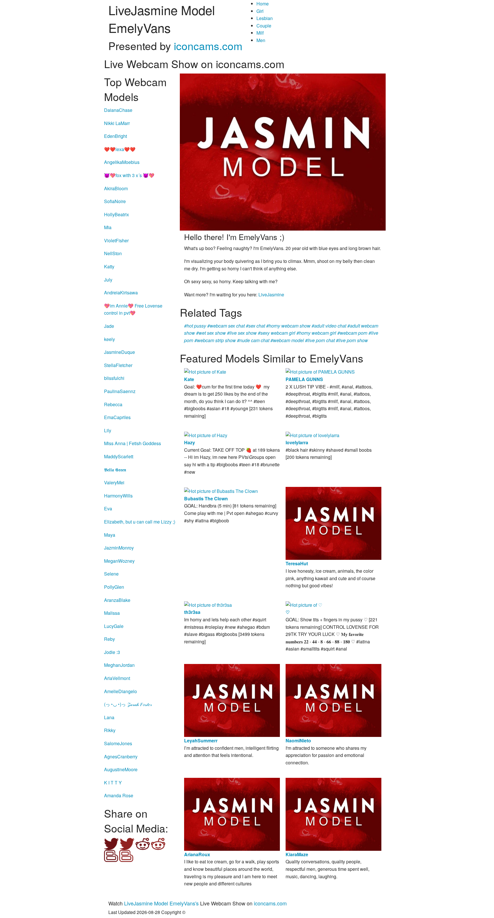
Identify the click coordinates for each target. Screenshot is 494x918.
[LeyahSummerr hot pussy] (232, 700)
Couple (263, 25)
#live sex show (242, 333)
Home (262, 3)
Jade (109, 326)
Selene (111, 573)
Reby (109, 639)
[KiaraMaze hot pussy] (333, 813)
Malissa (112, 613)
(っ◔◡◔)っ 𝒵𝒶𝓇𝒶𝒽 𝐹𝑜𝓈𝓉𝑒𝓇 (128, 704)
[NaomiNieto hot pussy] (333, 700)
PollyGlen (114, 587)
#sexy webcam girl (276, 333)
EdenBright (115, 136)
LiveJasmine (271, 294)
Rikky (109, 730)
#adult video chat (329, 325)
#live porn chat (320, 340)
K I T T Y (113, 782)
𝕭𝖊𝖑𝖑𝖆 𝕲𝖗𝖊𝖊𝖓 (115, 469)
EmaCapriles (117, 417)
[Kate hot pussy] (205, 371)
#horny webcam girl (316, 333)
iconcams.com (208, 45)
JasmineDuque (119, 352)
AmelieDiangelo (120, 691)
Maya (109, 535)
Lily (107, 430)
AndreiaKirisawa (121, 292)
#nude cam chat (253, 340)
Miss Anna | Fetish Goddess (132, 443)
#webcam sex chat (226, 325)
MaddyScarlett (118, 456)
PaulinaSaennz (120, 391)
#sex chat (255, 325)
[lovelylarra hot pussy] (312, 434)
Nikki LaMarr (117, 123)
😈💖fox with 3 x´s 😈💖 (129, 175)
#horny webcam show (288, 325)
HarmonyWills (118, 495)
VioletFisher (116, 240)
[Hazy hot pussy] (205, 434)
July (108, 279)
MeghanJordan (119, 665)
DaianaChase (118, 110)
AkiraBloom (116, 188)
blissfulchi (114, 378)
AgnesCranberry (121, 756)
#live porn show (352, 340)
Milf (260, 32)
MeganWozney (119, 561)
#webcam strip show (215, 340)
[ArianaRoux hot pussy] (232, 813)
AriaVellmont (117, 678)
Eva (108, 508)
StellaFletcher (118, 365)
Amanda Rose (118, 795)
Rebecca (113, 404)
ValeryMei (114, 482)
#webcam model (287, 340)
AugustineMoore (121, 769)
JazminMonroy (119, 547)
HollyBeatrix (116, 214)
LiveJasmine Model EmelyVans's (161, 903)
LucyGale (114, 626)
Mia (107, 227)
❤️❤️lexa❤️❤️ (120, 149)
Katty (109, 266)
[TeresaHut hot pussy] (333, 523)
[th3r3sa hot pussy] (208, 604)
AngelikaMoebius (122, 162)
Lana (109, 717)
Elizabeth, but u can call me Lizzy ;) (139, 521)
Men (260, 40)
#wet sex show (211, 333)
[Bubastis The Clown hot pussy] (221, 490)
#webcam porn (352, 333)
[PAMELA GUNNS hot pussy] (320, 371)
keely (109, 339)
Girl (260, 11)
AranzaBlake (117, 600)
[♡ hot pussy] (304, 604)
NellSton (113, 253)
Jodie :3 (112, 652)
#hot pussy (195, 325)
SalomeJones (118, 743)
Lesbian (264, 18)
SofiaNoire (115, 201)
